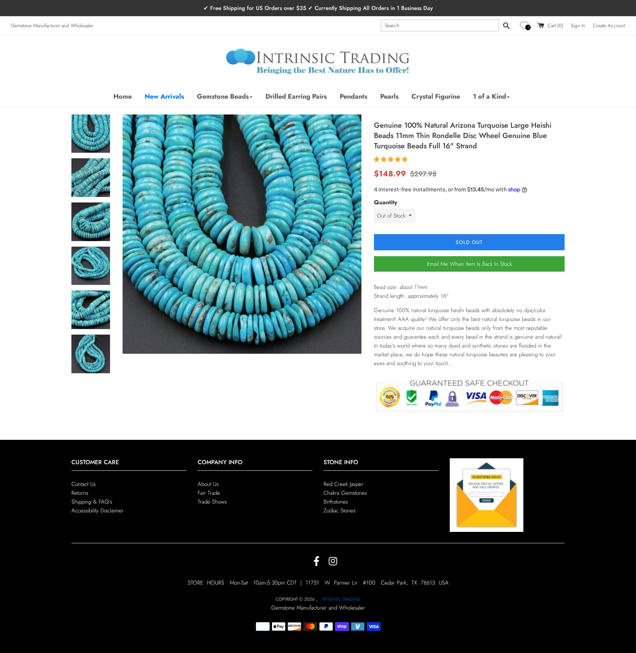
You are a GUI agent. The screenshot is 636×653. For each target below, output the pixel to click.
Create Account (609, 25)
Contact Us (83, 484)
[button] (525, 25)
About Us (208, 484)
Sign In (578, 25)
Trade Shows (212, 502)
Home (122, 96)
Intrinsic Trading (341, 599)
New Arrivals (164, 96)
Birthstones (336, 502)
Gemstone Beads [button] (223, 96)
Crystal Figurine (435, 96)
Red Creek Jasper (343, 484)
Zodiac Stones (340, 510)
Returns (79, 493)
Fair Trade (209, 493)
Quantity (385, 202)
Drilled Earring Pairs (296, 96)
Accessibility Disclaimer (97, 510)
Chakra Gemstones (345, 493)
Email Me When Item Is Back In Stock (469, 264)
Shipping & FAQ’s (91, 502)
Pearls (389, 96)
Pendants (353, 96)
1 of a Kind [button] (489, 96)
